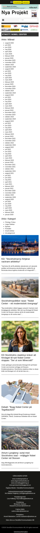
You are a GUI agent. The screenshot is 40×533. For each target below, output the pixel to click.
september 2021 (10, 171)
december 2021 (10, 164)
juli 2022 (8, 149)
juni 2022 (8, 151)
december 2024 (10, 86)
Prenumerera (17, 2)
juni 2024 (8, 99)
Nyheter (7, 226)
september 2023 (10, 119)
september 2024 (10, 93)
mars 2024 (8, 106)
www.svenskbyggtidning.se (20, 483)
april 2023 (8, 130)
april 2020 (8, 208)
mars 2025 (8, 80)
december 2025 (10, 60)
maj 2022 (8, 154)
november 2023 (10, 114)
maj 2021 (8, 180)
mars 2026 (8, 54)
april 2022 (8, 156)
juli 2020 (8, 201)
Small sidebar (9, 231)
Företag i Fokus (10, 222)
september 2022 (10, 145)
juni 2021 (8, 177)
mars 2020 (8, 210)
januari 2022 (9, 162)
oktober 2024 (9, 90)
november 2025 (10, 62)
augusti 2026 (9, 43)
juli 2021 (8, 175)
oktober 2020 (9, 195)
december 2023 (10, 112)
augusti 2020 (9, 199)
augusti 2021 (9, 173)
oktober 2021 (9, 169)
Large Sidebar (10, 224)
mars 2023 (8, 132)
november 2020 (10, 193)
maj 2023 (8, 127)
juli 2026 (8, 45)
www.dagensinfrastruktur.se (20, 481)
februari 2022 (9, 160)
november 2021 (10, 167)
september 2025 (10, 67)
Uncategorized (10, 233)
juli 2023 (8, 123)
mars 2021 (8, 184)
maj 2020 (8, 206)
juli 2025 (8, 71)
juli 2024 (8, 97)
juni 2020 (8, 204)
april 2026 (8, 51)
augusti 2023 (9, 121)
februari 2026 (9, 56)
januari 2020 (9, 214)
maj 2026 (8, 49)
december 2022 (10, 138)
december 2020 (10, 190)
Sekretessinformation (21, 532)
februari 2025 (9, 82)
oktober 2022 (9, 143)
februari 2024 (9, 108)
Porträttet (8, 228)
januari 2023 (9, 136)
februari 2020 (9, 212)
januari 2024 (9, 110)
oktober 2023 (9, 117)
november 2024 (10, 88)
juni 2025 (8, 73)
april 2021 (8, 182)
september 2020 (10, 197)
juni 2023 (8, 125)
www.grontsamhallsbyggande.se (20, 485)
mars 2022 (8, 158)
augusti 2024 (9, 95)
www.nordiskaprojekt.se (20, 479)
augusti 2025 (9, 69)
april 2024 (8, 104)
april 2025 (8, 77)
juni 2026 (8, 47)
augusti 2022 (9, 147)
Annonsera (26, 2)
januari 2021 (9, 188)
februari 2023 (9, 134)
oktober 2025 (9, 64)
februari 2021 (9, 186)
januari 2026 (9, 58)
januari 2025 (9, 84)
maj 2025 (8, 75)
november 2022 (10, 140)
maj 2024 (8, 101)
